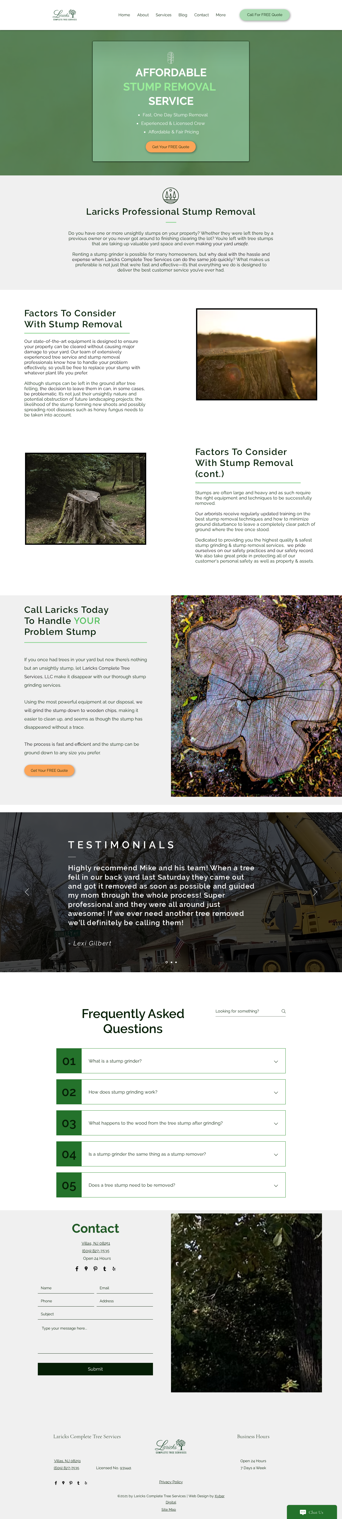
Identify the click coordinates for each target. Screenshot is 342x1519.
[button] (162, 15)
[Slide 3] (176, 962)
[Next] (315, 892)
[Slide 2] (171, 962)
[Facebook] (77, 1268)
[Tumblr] (104, 1268)
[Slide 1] (166, 962)
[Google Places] (86, 1268)
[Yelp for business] (114, 1268)
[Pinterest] (95, 1268)
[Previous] (27, 892)
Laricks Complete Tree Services (87, 1436)
